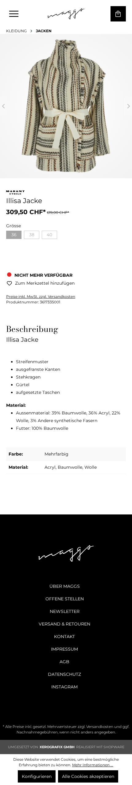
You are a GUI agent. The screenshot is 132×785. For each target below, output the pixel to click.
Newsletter (65, 611)
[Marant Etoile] (15, 193)
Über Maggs (64, 586)
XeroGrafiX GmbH (57, 747)
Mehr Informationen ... (92, 765)
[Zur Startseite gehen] (66, 13)
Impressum (64, 649)
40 (49, 234)
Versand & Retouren (64, 624)
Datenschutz (64, 674)
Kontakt (64, 636)
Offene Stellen (64, 599)
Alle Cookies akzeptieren (88, 776)
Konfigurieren (37, 776)
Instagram (64, 687)
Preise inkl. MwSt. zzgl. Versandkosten (40, 296)
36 (14, 234)
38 (31, 234)
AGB (64, 661)
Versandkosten (99, 726)
